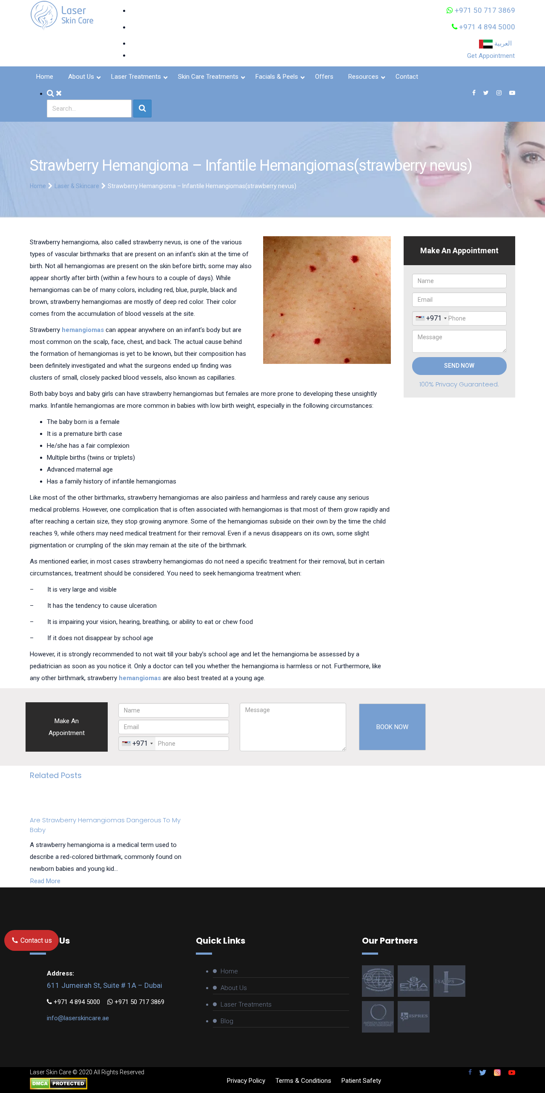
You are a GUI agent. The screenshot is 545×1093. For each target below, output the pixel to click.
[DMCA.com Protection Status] (58, 1082)
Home (38, 186)
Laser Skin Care (50, 1072)
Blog (227, 1021)
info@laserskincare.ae (78, 1018)
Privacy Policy (246, 1080)
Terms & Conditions (303, 1080)
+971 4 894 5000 (486, 27)
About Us (234, 988)
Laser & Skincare (76, 186)
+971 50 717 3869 (484, 10)
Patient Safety (361, 1080)
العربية (504, 43)
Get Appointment (491, 56)
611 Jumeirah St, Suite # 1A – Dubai (104, 985)
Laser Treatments (246, 1004)
